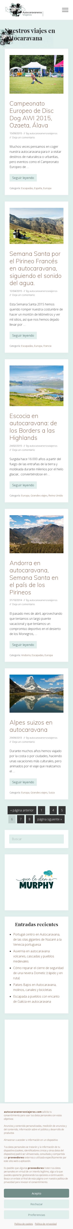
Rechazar (36, 1204)
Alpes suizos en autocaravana (31, 726)
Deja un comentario (23, 137)
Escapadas (27, 188)
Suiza (51, 792)
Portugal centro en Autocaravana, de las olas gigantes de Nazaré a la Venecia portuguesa (37, 939)
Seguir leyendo (23, 178)
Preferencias (36, 1215)
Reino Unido (55, 495)
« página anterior (22, 811)
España (38, 188)
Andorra (26, 655)
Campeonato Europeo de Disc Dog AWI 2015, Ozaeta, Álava (32, 114)
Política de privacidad (46, 1223)
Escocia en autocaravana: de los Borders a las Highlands (33, 427)
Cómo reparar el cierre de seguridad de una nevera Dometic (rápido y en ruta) (38, 973)
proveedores (16, 1157)
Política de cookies (23, 1223)
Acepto (36, 1193)
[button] (65, 10)
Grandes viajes (39, 495)
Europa (47, 188)
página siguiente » (49, 820)
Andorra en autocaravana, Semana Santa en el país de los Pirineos (34, 577)
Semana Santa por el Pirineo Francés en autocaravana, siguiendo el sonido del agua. (36, 268)
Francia (47, 346)
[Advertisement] (36, 1060)
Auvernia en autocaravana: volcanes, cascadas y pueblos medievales (33, 956)
